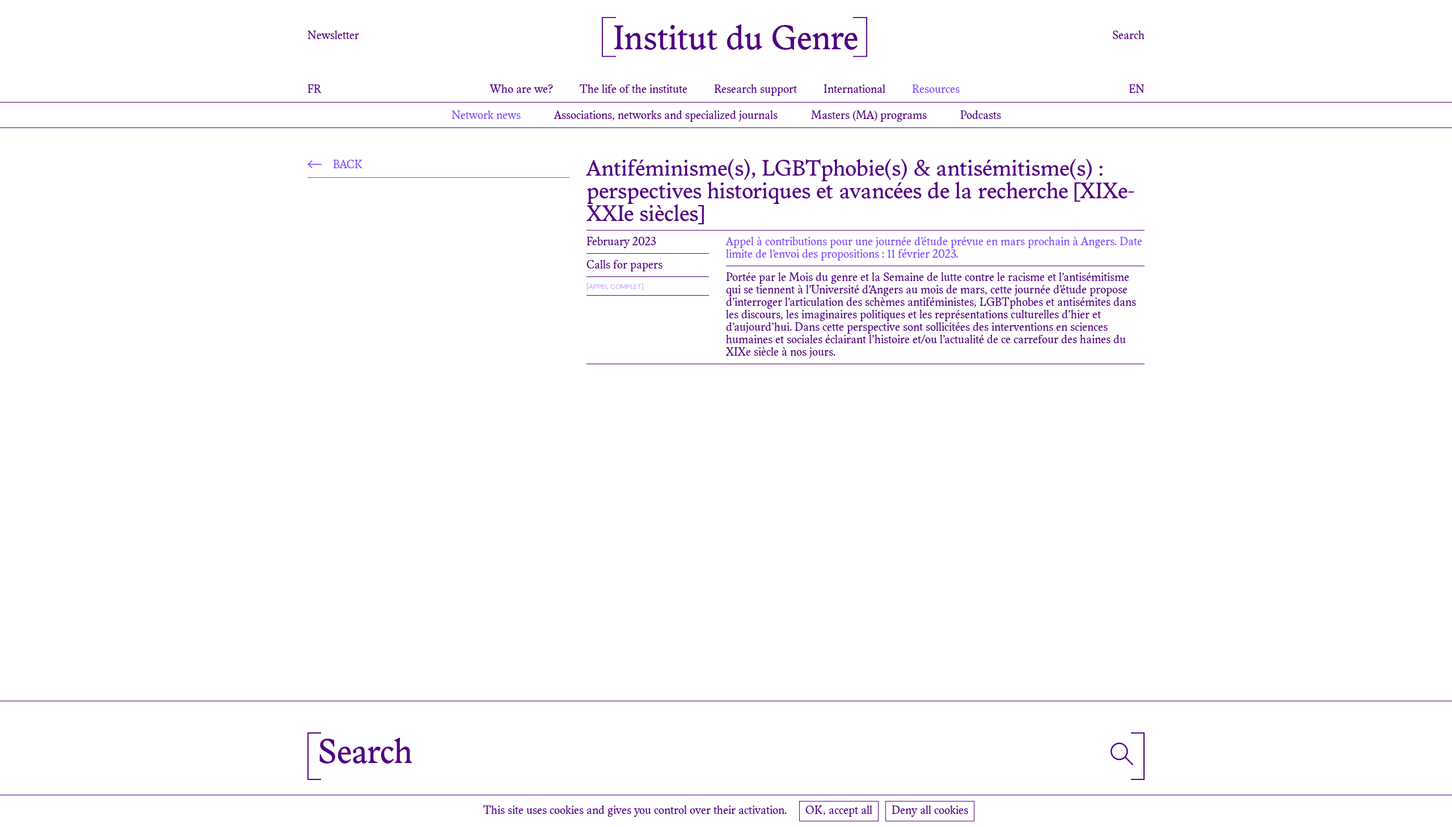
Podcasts (980, 116)
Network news (486, 116)
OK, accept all (838, 811)
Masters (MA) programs (869, 116)
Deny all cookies (930, 811)
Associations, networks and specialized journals (666, 116)
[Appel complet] (615, 286)
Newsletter (333, 36)
